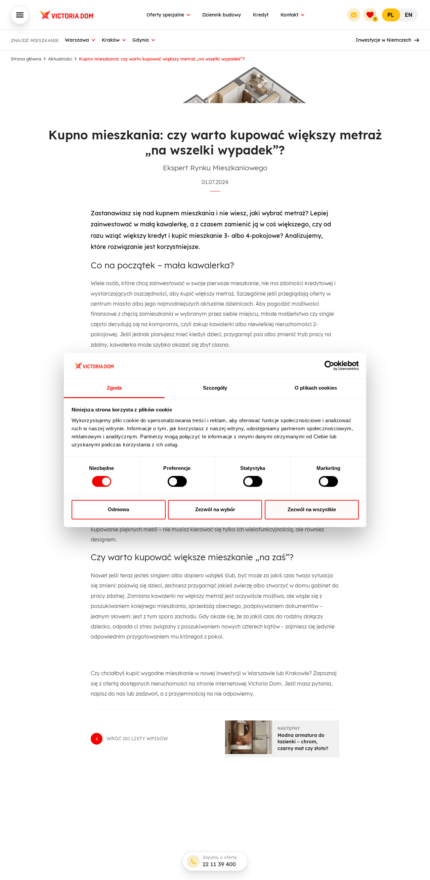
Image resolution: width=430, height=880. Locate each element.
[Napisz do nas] (353, 14)
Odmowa (118, 509)
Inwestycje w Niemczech (383, 40)
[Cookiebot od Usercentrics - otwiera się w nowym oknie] (329, 366)
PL (390, 14)
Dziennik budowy (221, 15)
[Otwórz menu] (20, 15)
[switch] (177, 481)
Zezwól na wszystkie (312, 509)
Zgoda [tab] (114, 388)
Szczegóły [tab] (215, 388)
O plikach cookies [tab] (316, 388)
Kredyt (260, 15)
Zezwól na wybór (215, 509)
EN (409, 14)
